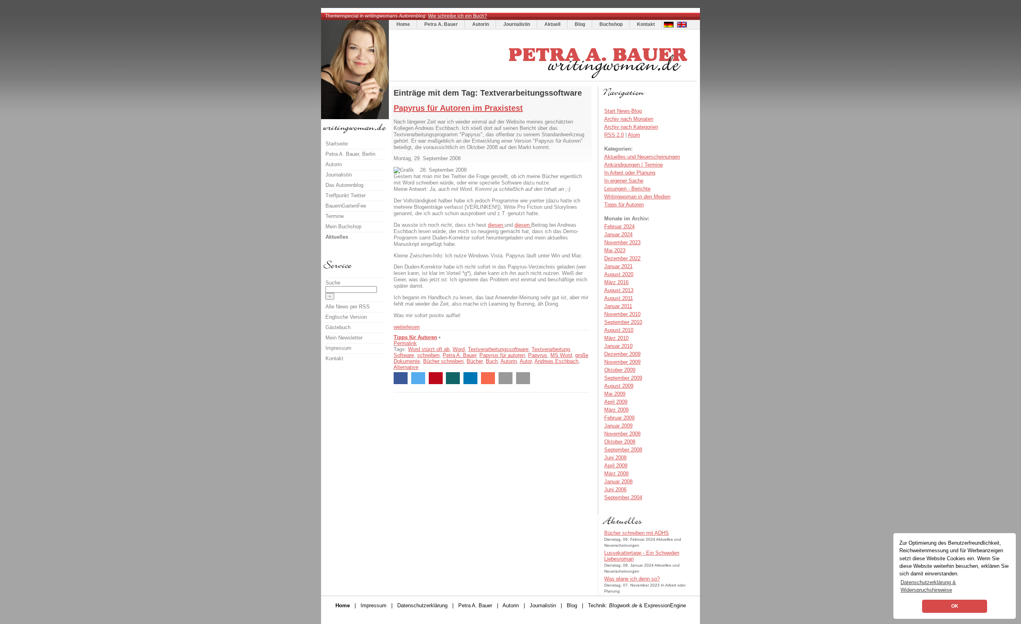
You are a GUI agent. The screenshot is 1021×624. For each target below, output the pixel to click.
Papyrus (537, 355)
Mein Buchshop (343, 227)
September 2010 (623, 322)
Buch (492, 361)
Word (459, 349)
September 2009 (623, 378)
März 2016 (616, 282)
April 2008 (615, 466)
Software (404, 355)
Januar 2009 (618, 426)
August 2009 (618, 386)
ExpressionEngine (665, 605)
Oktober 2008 (619, 442)
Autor (526, 361)
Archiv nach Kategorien (631, 127)
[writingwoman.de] (544, 79)
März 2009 (616, 410)
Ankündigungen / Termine (633, 165)
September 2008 (623, 450)
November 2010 (622, 314)
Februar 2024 (619, 227)
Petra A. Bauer (441, 24)
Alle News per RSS (347, 307)
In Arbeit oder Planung (629, 173)
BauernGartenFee (345, 206)
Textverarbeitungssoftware (498, 349)
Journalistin (516, 24)
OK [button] (954, 606)
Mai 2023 (614, 250)
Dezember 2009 (622, 354)
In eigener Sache (623, 181)
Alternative (406, 367)
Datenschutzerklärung (422, 605)
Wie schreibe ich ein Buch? (457, 16)
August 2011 (618, 298)
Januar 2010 (618, 346)
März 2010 (616, 338)
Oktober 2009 (619, 370)
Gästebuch (338, 327)
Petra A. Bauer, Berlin (350, 154)
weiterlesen (407, 327)
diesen (496, 225)
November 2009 (622, 362)
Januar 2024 (618, 234)
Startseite (336, 144)
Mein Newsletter (344, 338)
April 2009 (615, 402)
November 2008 (622, 434)
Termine (334, 216)
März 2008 (616, 474)
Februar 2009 (619, 418)
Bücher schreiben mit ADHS (636, 533)
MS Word (561, 355)
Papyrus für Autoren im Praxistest (458, 108)
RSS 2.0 (614, 135)
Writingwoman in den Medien (637, 197)
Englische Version (346, 317)
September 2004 (623, 497)
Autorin (480, 24)
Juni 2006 (615, 490)
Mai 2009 (614, 394)
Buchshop (611, 24)
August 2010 (618, 330)
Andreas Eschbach (556, 361)
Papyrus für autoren (502, 355)
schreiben (428, 355)
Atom (634, 135)
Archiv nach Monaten (628, 119)
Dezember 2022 (622, 258)
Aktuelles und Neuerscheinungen (642, 157)
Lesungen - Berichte (627, 189)
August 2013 (618, 290)
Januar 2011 (618, 306)
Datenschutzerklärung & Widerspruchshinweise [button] (928, 586)
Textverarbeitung (551, 349)
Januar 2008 (618, 482)
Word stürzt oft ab (428, 349)
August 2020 (618, 274)
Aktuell (552, 24)
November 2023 (622, 242)
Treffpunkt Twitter (345, 195)
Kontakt (646, 24)
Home (403, 24)
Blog (580, 24)
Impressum (338, 348)
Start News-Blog (623, 111)
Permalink (405, 343)
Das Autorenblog (344, 185)
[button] (401, 378)
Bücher (475, 361)
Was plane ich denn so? (632, 579)
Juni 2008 (615, 458)
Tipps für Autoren (415, 337)
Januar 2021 (618, 266)
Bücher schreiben (443, 361)
